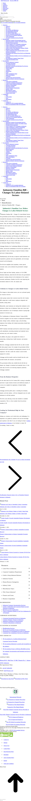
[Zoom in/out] (4, 799)
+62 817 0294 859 (7, 668)
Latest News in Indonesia (9, 568)
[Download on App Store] (7, 678)
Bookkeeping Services (9, 628)
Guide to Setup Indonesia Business (12, 575)
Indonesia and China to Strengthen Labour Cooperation (13, 506)
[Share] (2, 799)
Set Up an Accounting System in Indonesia (14, 630)
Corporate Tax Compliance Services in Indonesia (16, 633)
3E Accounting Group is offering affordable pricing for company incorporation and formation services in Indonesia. (16, 651)
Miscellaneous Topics (8, 588)
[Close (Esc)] (0, 799)
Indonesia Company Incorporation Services (14, 605)
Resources (4, 565)
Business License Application (10, 609)
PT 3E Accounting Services (18, 730)
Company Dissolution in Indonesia (12, 622)
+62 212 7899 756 (14, 0)
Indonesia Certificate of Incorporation (13, 621)
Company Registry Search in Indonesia (13, 619)
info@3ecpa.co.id (5, 0)
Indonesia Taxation (8, 578)
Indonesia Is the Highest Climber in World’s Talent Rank (13, 513)
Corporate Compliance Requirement (12, 572)
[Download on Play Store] (21, 678)
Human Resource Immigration (11, 582)
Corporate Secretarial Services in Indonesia (14, 618)
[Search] (0, 15)
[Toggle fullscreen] (3, 799)
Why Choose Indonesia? (9, 592)
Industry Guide (7, 585)
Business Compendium (9, 598)
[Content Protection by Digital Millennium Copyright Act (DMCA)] (6, 736)
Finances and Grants (8, 595)
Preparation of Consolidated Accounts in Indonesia (16, 631)
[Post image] (13, 504)
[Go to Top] (15, 797)
